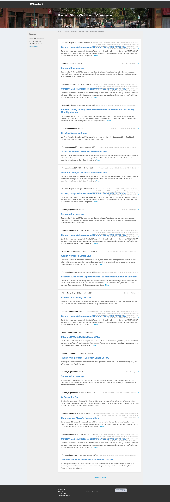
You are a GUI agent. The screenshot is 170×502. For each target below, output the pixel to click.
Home (59, 32)
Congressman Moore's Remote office (80, 417)
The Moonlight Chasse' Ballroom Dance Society (85, 357)
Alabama (66, 32)
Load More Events (99, 477)
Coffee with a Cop (70, 397)
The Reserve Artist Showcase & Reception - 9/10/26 (87, 459)
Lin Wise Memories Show (74, 132)
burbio (8, 489)
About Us (60, 491)
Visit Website (33, 46)
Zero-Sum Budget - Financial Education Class (84, 151)
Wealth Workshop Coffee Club (76, 255)
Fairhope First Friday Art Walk (76, 297)
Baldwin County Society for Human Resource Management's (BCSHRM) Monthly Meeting (97, 111)
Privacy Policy (62, 493)
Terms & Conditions (64, 495)
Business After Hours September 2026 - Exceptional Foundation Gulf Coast (99, 276)
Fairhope (74, 32)
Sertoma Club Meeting (72, 67)
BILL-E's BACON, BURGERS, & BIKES (80, 336)
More (96, 55)
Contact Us (61, 489)
